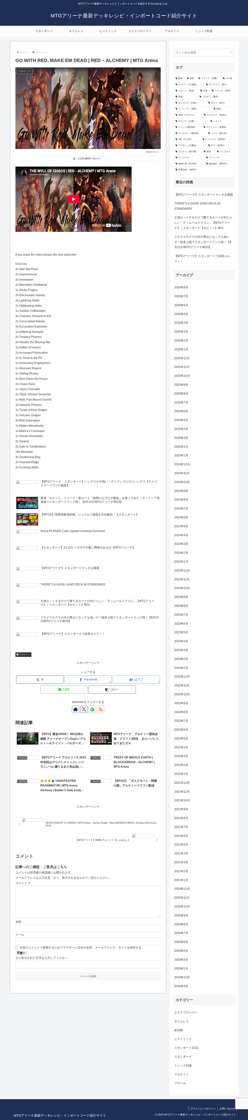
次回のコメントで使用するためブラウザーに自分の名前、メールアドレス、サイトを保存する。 (81, 947)
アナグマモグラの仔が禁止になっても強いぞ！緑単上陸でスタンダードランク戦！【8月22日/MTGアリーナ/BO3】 (202, 242)
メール (19, 934)
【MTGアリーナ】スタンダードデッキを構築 (203, 194)
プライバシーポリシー (203, 1108)
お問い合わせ (227, 1108)
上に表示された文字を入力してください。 (43, 957)
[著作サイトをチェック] (75, 709)
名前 (18, 921)
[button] (112, 690)
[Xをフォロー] (84, 709)
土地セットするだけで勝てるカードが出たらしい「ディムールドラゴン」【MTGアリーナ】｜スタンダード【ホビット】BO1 (203, 222)
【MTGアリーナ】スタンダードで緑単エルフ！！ (202, 258)
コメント (23, 882)
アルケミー (24, 654)
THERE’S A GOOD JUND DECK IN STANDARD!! (197, 206)
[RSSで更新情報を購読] (100, 709)
